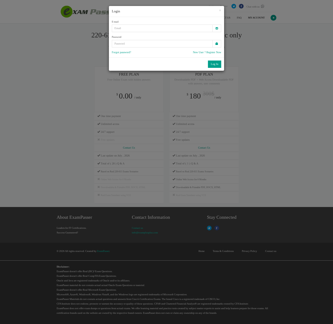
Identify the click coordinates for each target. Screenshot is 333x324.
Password (116, 36)
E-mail (115, 21)
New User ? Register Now (207, 52)
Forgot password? (121, 52)
